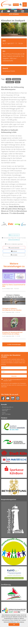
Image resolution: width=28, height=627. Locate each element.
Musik (17, 82)
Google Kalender (14, 247)
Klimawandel (16, 79)
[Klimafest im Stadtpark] (14, 30)
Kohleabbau (10, 82)
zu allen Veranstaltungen (14, 344)
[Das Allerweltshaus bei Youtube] (10, 11)
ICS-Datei (14, 255)
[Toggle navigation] (24, 4)
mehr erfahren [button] (20, 622)
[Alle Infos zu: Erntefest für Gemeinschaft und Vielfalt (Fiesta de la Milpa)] (14, 324)
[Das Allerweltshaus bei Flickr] (17, 11)
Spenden (16, 4)
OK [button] (14, 624)
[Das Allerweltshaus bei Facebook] (3, 11)
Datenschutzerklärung (14, 239)
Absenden (14, 376)
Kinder (8, 79)
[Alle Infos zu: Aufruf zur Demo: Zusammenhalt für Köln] (14, 276)
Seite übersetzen (14, 235)
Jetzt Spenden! (14, 14)
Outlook (14, 251)
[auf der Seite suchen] (20, 4)
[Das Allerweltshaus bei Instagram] (24, 11)
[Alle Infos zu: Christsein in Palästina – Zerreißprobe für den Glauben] (14, 300)
